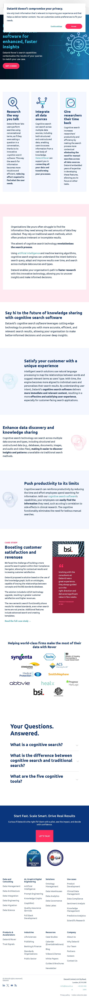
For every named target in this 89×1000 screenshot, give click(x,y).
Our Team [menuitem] (71, 946)
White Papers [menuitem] (52, 958)
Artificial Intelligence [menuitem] (29, 887)
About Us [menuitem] (71, 936)
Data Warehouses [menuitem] (54, 891)
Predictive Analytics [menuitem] (76, 915)
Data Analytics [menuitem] (52, 896)
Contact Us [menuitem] (72, 960)
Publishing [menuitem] (29, 941)
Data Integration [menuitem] (10, 895)
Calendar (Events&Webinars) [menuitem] (55, 942)
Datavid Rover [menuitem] (9, 939)
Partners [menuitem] (71, 951)
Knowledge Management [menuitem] (73, 909)
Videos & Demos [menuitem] (53, 953)
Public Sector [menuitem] (30, 958)
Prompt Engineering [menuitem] (33, 893)
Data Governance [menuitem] (54, 900)
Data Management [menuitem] (11, 886)
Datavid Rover (42, 158)
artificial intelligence (29, 253)
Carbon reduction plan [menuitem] (79, 995)
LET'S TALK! (44, 836)
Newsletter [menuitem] (51, 968)
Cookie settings (56, 26)
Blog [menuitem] (48, 949)
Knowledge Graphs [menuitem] (33, 898)
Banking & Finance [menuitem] (32, 946)
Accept (73, 26)
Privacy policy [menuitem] (65, 995)
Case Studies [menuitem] (52, 936)
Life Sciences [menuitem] (30, 936)
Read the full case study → (18, 621)
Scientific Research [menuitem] (76, 920)
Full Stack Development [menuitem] (30, 916)
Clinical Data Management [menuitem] (73, 892)
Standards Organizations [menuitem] (30, 952)
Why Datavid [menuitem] (73, 941)
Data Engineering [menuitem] (11, 900)
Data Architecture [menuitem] (11, 891)
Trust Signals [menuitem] (8, 944)
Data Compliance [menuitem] (75, 898)
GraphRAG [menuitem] (29, 903)
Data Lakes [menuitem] (51, 905)
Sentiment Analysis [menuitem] (76, 903)
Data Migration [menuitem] (10, 905)
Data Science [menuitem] (9, 910)
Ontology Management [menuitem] (52, 885)
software (71, 496)
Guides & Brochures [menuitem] (55, 963)
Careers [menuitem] (70, 955)
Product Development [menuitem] (73, 885)
